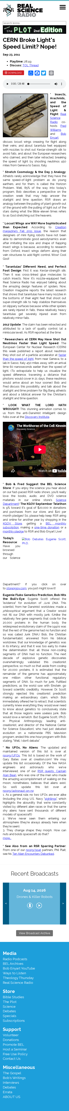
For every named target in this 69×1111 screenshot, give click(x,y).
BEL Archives (13, 963)
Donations (11, 1040)
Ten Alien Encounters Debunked (33, 854)
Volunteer (11, 1035)
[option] (34, 903)
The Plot (9, 1002)
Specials (9, 1016)
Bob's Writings (14, 1078)
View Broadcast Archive (34, 933)
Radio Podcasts (15, 959)
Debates (9, 1011)
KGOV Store (12, 523)
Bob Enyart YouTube (19, 968)
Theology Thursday (18, 978)
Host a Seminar (15, 1049)
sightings (50, 798)
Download (15, 72)
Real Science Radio (58, 118)
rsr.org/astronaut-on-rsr (18, 791)
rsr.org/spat (33, 850)
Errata (7, 1092)
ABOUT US (11, 1097)
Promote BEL (13, 1044)
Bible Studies (13, 997)
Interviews (11, 1082)
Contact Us (12, 1058)
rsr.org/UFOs (11, 755)
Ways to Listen (14, 973)
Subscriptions (14, 1020)
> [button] (63, 903)
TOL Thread (30, 65)
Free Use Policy (15, 1054)
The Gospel (12, 1073)
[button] (62, 7)
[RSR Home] (23, 11)
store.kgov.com (16, 588)
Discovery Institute (37, 417)
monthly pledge (13, 531)
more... (7, 838)
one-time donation (46, 527)
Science (9, 1006)
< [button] (6, 903)
